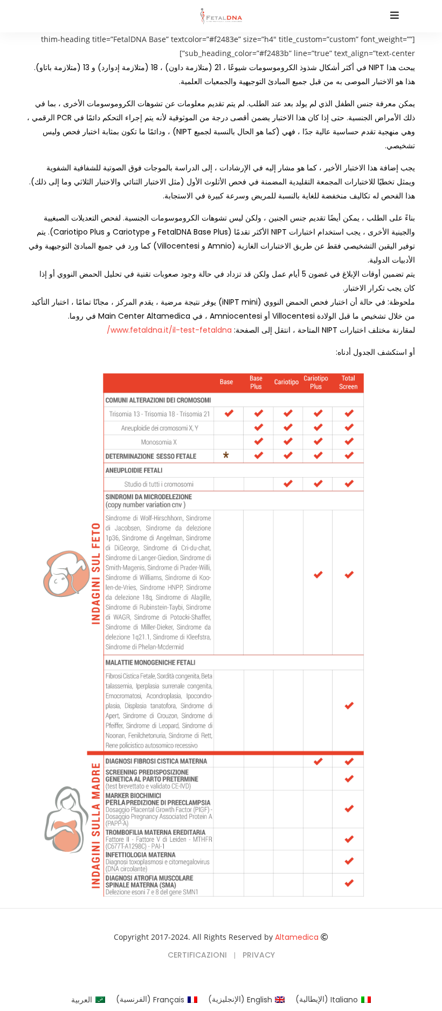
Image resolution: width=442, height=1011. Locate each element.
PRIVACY (259, 955)
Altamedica (297, 937)
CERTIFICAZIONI (197, 955)
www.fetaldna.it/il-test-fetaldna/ (169, 330)
